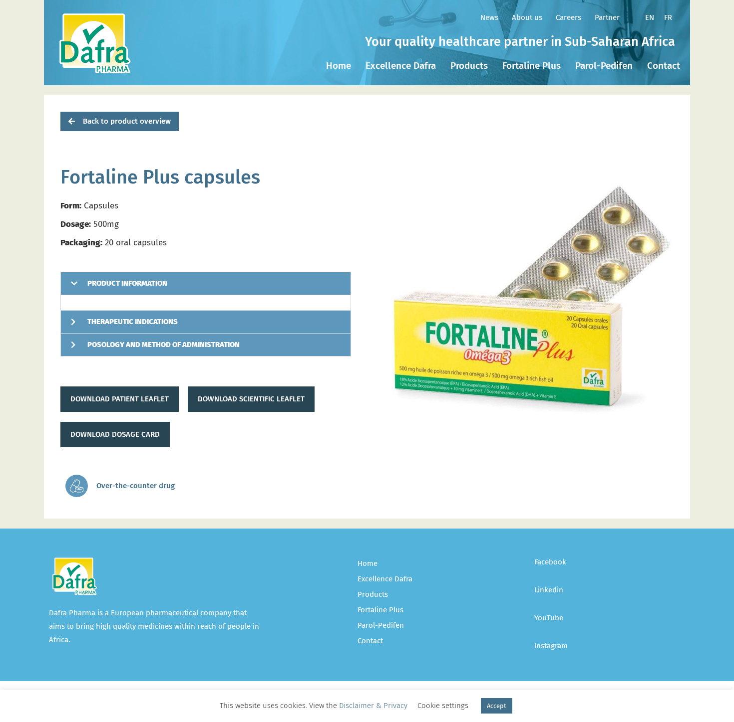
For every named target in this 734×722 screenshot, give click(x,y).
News (489, 17)
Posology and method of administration (163, 344)
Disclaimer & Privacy (373, 705)
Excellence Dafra (401, 65)
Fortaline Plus (531, 65)
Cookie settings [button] (442, 705)
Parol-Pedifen (604, 65)
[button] (119, 121)
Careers (568, 17)
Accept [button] (496, 706)
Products (469, 65)
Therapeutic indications (132, 321)
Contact (663, 65)
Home (338, 65)
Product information (127, 283)
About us (527, 17)
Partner (607, 17)
